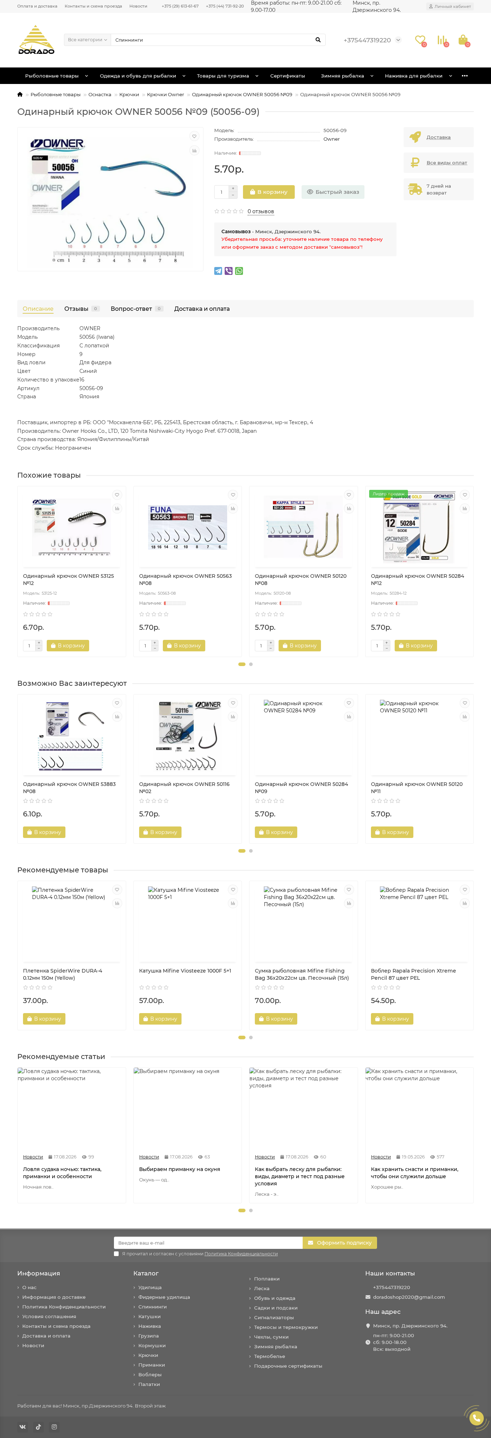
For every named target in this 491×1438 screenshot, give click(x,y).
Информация (38, 1273)
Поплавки (267, 1279)
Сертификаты (287, 76)
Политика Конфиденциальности (64, 1307)
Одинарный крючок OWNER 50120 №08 (301, 579)
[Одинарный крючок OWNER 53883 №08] (71, 736)
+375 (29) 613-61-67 (180, 6)
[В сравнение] (194, 150)
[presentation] (18, 572)
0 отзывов (261, 211)
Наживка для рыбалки (413, 76)
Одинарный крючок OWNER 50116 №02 (184, 788)
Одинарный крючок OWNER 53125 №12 (68, 579)
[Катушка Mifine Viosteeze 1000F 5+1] (188, 922)
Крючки (129, 94)
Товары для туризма (223, 76)
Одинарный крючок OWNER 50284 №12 (417, 579)
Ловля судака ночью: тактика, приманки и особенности (62, 1173)
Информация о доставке (54, 1297)
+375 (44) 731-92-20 (225, 6)
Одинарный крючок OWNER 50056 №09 (242, 94)
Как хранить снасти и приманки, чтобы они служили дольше (414, 1173)
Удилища (150, 1287)
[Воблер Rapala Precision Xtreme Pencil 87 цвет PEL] (419, 922)
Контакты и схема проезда (93, 6)
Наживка (149, 1326)
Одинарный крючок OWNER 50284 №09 (301, 788)
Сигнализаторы (274, 1317)
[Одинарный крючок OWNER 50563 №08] (188, 527)
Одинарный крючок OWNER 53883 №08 (69, 788)
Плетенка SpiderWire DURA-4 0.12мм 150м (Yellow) (62, 974)
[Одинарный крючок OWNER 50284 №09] (303, 736)
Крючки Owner (165, 94)
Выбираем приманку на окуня (179, 1169)
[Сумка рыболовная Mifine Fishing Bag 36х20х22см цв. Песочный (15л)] (303, 922)
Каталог (146, 1273)
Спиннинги (152, 1307)
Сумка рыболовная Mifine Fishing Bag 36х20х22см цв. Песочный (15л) (302, 974)
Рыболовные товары (52, 76)
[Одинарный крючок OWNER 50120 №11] (419, 736)
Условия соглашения (49, 1316)
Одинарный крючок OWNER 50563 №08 (185, 579)
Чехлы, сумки (271, 1337)
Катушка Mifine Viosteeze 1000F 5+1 (185, 971)
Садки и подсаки (276, 1308)
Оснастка (99, 94)
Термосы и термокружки (286, 1327)
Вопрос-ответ (136, 308)
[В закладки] (194, 136)
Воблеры (150, 1374)
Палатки (149, 1384)
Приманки (151, 1365)
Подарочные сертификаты (288, 1366)
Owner (331, 139)
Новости (138, 6)
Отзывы (80, 308)
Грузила (148, 1336)
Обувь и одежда (274, 1298)
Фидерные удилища (164, 1297)
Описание (38, 308)
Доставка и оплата (202, 308)
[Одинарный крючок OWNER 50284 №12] (419, 527)
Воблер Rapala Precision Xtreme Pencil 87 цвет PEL (413, 974)
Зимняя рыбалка (342, 76)
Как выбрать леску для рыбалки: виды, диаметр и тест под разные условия (300, 1176)
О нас (29, 1287)
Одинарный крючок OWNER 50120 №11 (417, 788)
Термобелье (269, 1356)
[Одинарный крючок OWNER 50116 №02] (188, 736)
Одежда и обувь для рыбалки (138, 76)
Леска (262, 1288)
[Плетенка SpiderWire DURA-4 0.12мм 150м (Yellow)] (71, 922)
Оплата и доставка (37, 6)
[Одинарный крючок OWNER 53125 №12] (71, 527)
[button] (242, 664)
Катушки (149, 1316)
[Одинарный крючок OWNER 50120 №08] (303, 527)
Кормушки (152, 1345)
